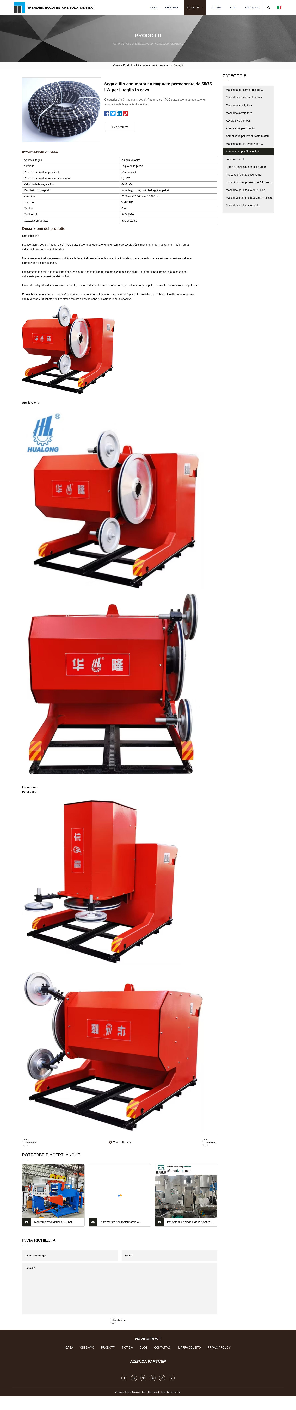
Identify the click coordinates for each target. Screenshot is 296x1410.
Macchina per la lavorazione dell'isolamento (243, 145)
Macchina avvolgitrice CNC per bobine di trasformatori (53, 1223)
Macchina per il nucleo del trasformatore (242, 206)
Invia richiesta (119, 127)
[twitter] (143, 1378)
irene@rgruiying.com (171, 1392)
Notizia (216, 7)
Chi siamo (171, 7)
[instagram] (162, 1378)
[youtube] (153, 1378)
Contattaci (252, 7)
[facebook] (124, 1378)
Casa (153, 7)
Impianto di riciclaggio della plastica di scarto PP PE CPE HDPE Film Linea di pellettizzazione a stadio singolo (190, 1223)
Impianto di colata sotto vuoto (243, 174)
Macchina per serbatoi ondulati (244, 97)
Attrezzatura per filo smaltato (153, 65)
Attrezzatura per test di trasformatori (247, 136)
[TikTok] (172, 1378)
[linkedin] (134, 1378)
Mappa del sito (189, 1347)
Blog (233, 7)
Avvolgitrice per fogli (238, 120)
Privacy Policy (219, 1347)
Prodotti (192, 7)
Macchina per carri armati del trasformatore (243, 91)
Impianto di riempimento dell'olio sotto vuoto (249, 183)
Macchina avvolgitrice (239, 105)
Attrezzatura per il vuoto (240, 128)
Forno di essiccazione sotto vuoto (246, 166)
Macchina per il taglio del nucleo (245, 190)
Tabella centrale (235, 159)
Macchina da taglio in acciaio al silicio (249, 197)
